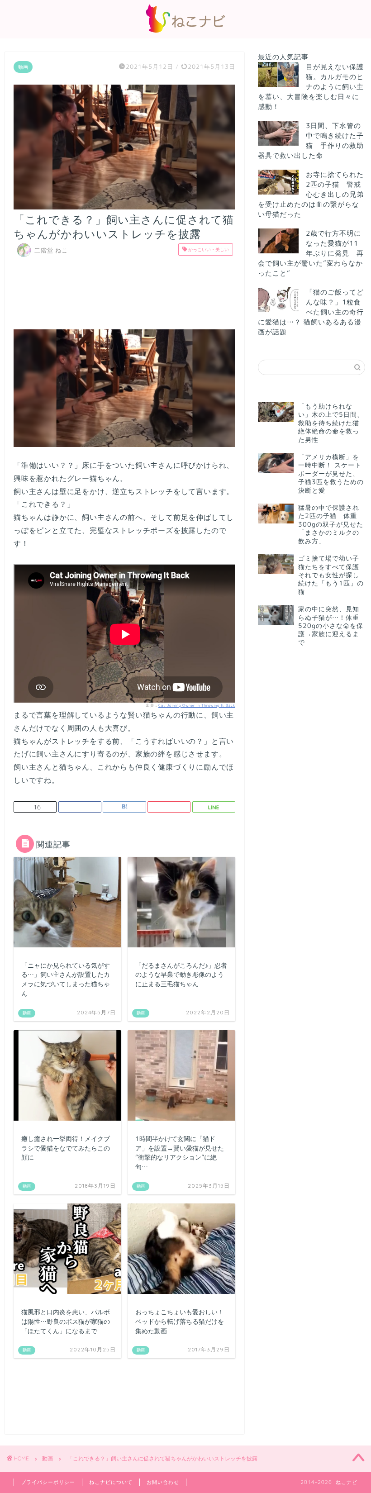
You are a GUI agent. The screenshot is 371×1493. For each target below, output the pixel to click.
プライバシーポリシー (48, 1482)
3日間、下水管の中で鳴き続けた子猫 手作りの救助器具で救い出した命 (311, 140)
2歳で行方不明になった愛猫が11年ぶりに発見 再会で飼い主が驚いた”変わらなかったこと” (311, 253)
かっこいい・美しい (208, 249)
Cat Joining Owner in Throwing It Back (196, 705)
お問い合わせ (163, 1482)
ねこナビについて (111, 1482)
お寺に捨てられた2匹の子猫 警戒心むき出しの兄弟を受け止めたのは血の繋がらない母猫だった (311, 194)
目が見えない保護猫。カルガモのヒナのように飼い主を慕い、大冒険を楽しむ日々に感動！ (311, 86)
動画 (23, 67)
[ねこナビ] (185, 32)
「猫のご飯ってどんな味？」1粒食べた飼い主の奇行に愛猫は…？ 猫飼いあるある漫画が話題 (311, 312)
